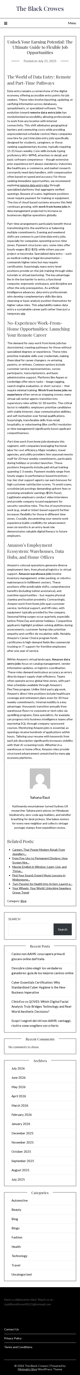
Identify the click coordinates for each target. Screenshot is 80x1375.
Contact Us (11, 1329)
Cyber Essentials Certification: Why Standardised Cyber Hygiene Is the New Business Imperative (38, 987)
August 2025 (20, 1170)
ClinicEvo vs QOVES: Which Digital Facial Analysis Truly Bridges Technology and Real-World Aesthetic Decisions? (41, 1006)
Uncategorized (21, 1274)
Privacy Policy (13, 1338)
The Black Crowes (40, 8)
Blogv (15, 1228)
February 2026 (21, 1114)
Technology (19, 1256)
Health (16, 1246)
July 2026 (18, 1068)
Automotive (19, 1200)
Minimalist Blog (27, 1369)
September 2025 (22, 1161)
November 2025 (22, 1142)
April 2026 (18, 1096)
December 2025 (22, 1133)
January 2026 (20, 1124)
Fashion (16, 1237)
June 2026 (18, 1077)
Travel (15, 1265)
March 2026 (19, 1105)
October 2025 (21, 1151)
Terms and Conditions (18, 1347)
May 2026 (18, 1087)
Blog (23, 901)
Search (14, 919)
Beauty (16, 1209)
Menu (72, 23)
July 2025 (18, 1179)
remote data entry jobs (34, 185)
